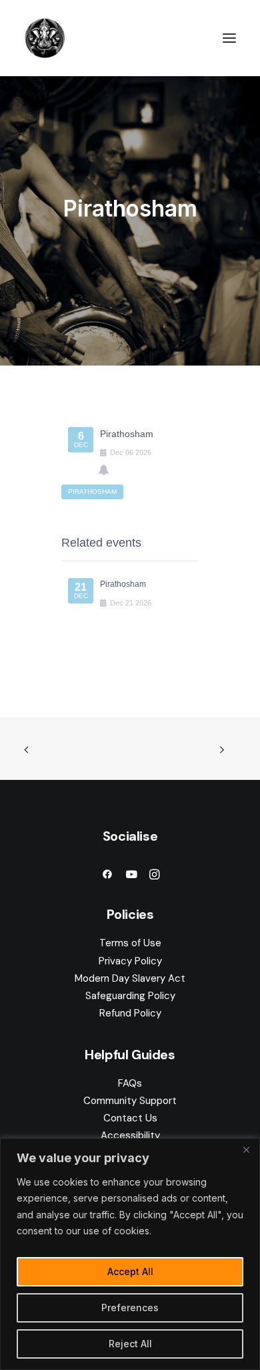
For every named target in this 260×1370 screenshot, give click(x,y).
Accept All (130, 1271)
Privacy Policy (130, 961)
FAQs (130, 1083)
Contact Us (130, 1118)
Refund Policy (130, 1013)
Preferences (130, 1307)
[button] (229, 38)
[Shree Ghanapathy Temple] (44, 38)
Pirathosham (123, 584)
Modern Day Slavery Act (130, 978)
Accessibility (130, 1135)
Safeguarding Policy (130, 995)
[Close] (246, 1149)
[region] (130, 1254)
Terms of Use (130, 943)
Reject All (130, 1343)
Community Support (130, 1100)
